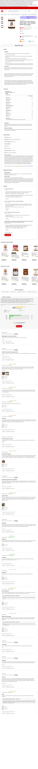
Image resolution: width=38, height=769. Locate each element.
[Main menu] (6, 11)
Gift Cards (21, 3)
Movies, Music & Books (7, 3)
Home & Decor (32, 0)
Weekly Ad (33, 4)
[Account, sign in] (31, 11)
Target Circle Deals (27, 4)
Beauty (24, 1)
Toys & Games (21, 2)
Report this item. (30, 166)
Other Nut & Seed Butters (32, 14)
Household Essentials (17, 1)
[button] (23, 25)
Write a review (19, 326)
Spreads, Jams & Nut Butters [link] (21, 291)
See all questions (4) (8, 232)
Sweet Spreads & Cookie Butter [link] (31, 291)
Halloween (17, 0)
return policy (9, 182)
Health (6, 2)
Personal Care (28, 1)
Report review (12, 359)
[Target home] (2, 11)
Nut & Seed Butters (24, 14)
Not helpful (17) (19, 193)
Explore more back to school (31, 17)
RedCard (17, 6)
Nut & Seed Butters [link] (13, 291)
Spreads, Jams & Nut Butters (15, 14)
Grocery (12, 1)
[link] (23, 25)
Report (23, 193)
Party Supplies (13, 3)
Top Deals (22, 4)
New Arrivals (10, 4)
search (26, 11)
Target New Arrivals (3, 0)
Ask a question (8, 234)
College (13, 0)
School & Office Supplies (14, 2)
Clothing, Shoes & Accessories (24, 0)
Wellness (8, 2)
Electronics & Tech (27, 2)
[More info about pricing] (36, 28)
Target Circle (21, 6)
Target (2, 14)
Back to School (9, 0)
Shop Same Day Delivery (9, 6)
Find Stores (26, 6)
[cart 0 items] (36, 11)
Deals (4, 4)
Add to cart (22, 33)
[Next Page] (37, 252)
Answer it (7, 198)
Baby (22, 1)
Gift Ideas (17, 3)
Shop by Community (26, 3)
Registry (14, 6)
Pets (4, 2)
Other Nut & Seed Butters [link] (5, 291)
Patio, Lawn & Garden (7, 1)
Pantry (9, 14)
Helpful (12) (15, 193)
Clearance (6, 4)
